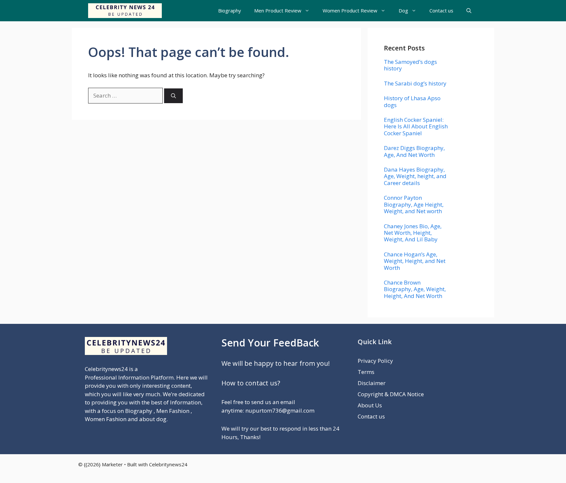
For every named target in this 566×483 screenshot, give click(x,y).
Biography (229, 10)
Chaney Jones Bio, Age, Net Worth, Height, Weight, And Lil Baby (413, 232)
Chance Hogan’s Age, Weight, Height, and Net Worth (414, 261)
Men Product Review (277, 10)
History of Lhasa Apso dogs (412, 101)
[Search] (173, 95)
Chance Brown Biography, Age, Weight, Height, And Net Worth (415, 289)
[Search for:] (126, 95)
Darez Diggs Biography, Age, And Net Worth (414, 151)
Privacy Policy (375, 360)
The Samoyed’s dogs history (410, 65)
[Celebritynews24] (125, 10)
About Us (370, 405)
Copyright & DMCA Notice (391, 394)
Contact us (441, 10)
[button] (469, 10)
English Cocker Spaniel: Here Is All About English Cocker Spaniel (416, 126)
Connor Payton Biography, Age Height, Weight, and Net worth (413, 204)
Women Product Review (350, 10)
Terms (366, 372)
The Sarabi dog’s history (415, 83)
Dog (403, 10)
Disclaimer (372, 383)
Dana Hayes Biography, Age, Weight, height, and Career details (415, 176)
